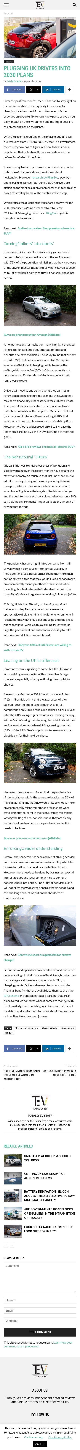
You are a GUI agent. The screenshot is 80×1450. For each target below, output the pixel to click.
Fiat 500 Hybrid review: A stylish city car (59, 1073)
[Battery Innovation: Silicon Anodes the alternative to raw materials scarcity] (13, 1195)
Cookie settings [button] (34, 1437)
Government (67, 1028)
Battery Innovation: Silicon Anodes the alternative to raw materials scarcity (49, 1196)
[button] (6, 5)
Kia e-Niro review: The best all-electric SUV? (46, 446)
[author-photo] (40, 1110)
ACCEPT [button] (40, 1443)
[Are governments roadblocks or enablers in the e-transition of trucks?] (13, 1213)
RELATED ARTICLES (18, 1146)
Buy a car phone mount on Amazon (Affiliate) (32, 334)
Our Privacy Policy (60, 1437)
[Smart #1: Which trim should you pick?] (13, 1160)
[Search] (75, 5)
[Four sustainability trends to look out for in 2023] (13, 1231)
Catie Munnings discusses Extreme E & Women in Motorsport (22, 1075)
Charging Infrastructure (26, 1028)
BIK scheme (11, 995)
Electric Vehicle (49, 1028)
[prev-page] (6, 1245)
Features (8, 13)
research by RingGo (44, 177)
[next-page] (12, 1245)
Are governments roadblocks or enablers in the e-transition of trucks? (49, 1214)
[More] (69, 89)
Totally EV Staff (14, 81)
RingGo (51, 213)
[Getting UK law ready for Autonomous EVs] (13, 1178)
